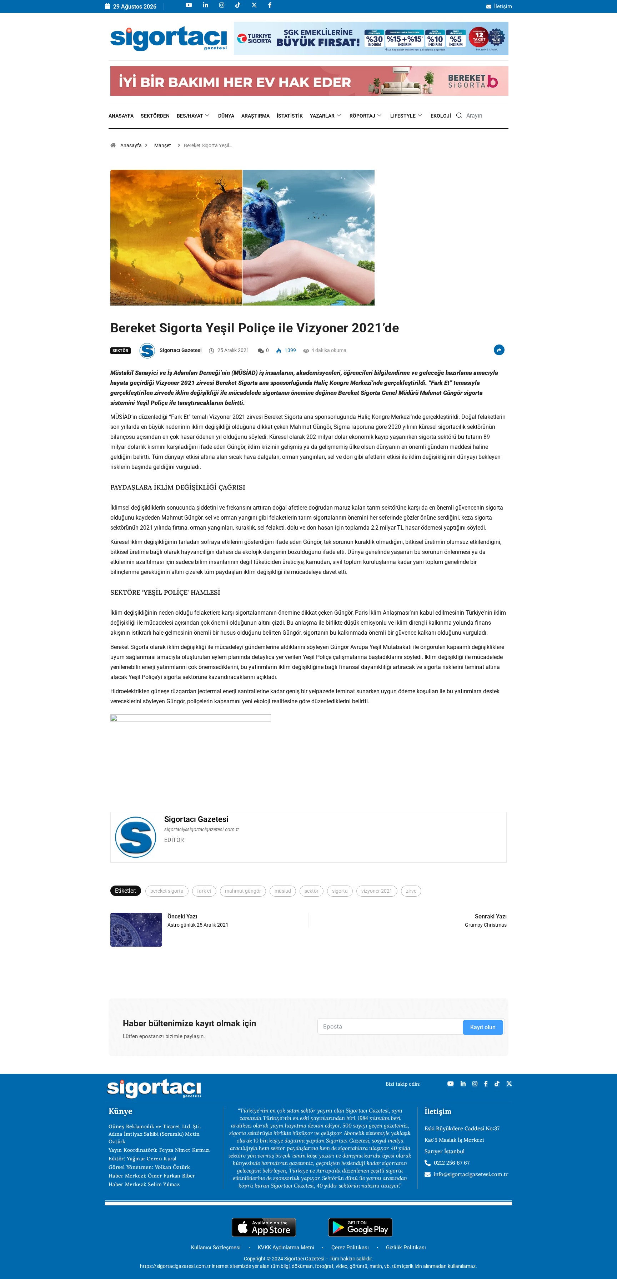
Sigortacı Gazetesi (181, 350)
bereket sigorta (167, 891)
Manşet (162, 145)
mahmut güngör (243, 891)
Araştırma (255, 116)
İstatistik (290, 116)
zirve (411, 891)
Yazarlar (322, 116)
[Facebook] (269, 8)
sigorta (340, 891)
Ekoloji (441, 116)
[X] (254, 8)
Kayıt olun (483, 1027)
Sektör (120, 350)
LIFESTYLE (403, 116)
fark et (204, 891)
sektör (311, 891)
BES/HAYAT (190, 116)
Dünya (226, 116)
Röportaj (362, 116)
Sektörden (155, 116)
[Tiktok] (237, 8)
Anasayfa (121, 116)
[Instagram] (221, 8)
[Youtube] (188, 8)
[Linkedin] (205, 8)
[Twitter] (509, 1084)
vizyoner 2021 (376, 891)
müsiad (283, 891)
